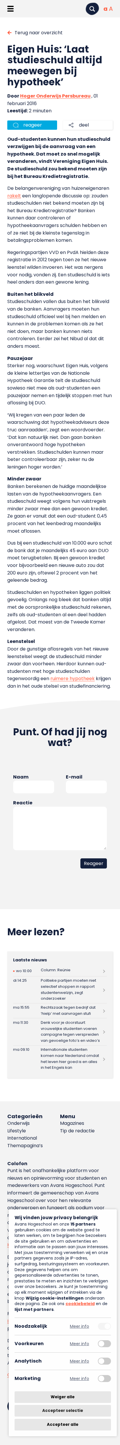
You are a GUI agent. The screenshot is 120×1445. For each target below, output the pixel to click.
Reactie (22, 802)
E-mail (74, 777)
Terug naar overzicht (39, 32)
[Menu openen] (10, 9)
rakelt (14, 195)
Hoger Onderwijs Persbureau (55, 96)
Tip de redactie (77, 1130)
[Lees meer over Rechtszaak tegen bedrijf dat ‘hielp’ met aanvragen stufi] (60, 1010)
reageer (32, 125)
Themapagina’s (25, 1145)
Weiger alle (63, 1397)
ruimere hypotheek (72, 678)
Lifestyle (16, 1130)
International (22, 1138)
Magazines (72, 1123)
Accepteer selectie (62, 1411)
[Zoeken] (92, 8)
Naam (21, 777)
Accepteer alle (62, 1424)
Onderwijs (18, 1123)
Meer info (79, 1326)
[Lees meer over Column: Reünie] (60, 971)
